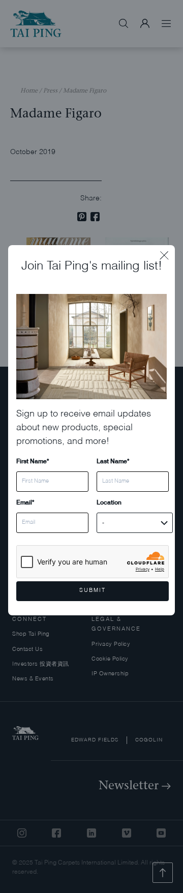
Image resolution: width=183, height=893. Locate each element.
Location (109, 502)
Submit (92, 590)
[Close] (167, 252)
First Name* (32, 461)
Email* (25, 502)
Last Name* (113, 461)
